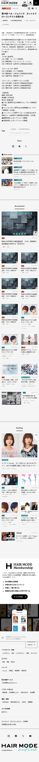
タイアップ (5, 460)
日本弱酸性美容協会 (16, 20)
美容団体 (5, 20)
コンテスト (6, 24)
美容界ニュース (18, 158)
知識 (24, 392)
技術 (23, 317)
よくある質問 (6, 709)
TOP (2, 637)
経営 (3, 238)
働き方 (23, 347)
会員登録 (25, 5)
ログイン (4, 712)
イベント (19, 533)
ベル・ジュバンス (30, 20)
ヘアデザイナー (26, 377)
